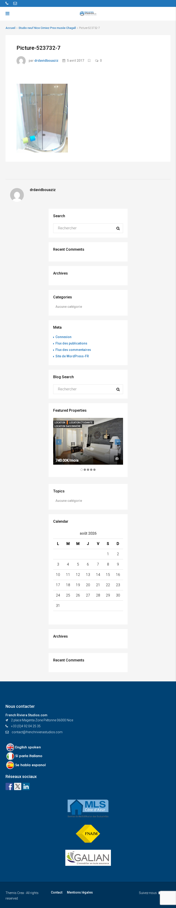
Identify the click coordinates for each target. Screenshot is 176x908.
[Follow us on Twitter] (17, 786)
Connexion (63, 337)
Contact (56, 892)
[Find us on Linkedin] (26, 786)
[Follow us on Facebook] (9, 786)
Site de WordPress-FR (72, 356)
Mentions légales (80, 892)
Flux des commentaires (73, 350)
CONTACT (136, 30)
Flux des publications (71, 343)
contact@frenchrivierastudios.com (37, 732)
